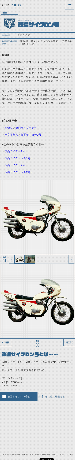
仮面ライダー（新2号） (19, 172)
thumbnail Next (71, 259)
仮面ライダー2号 (31, 134)
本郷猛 (9, 127)
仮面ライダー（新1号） (19, 158)
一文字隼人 (11, 134)
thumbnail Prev (11, 259)
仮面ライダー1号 (25, 127)
